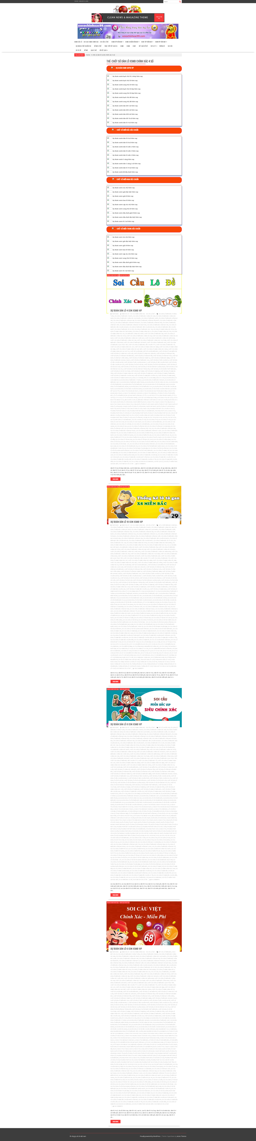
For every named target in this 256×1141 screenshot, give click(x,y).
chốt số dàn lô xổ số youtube (120, 371)
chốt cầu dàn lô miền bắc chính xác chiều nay (129, 338)
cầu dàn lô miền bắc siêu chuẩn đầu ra (141, 327)
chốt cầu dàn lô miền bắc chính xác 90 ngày (160, 549)
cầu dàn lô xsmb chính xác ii (142, 331)
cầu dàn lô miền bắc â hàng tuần (121, 527)
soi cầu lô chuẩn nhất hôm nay (160, 640)
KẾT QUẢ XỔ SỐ (143, 46)
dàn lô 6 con (132, 1018)
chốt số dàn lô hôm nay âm (165, 353)
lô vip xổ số (161, 813)
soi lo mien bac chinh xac (142, 657)
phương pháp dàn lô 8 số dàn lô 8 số (131, 831)
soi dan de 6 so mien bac (146, 461)
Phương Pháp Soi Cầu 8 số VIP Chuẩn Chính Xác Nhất (146, 833)
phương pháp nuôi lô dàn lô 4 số (145, 413)
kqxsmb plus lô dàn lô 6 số (168, 1031)
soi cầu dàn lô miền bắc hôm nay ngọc (123, 430)
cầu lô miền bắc (164, 972)
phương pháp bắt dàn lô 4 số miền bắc (142, 411)
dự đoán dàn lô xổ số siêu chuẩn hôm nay (156, 389)
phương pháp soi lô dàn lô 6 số (152, 1062)
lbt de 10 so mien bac (117, 1033)
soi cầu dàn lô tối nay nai (124, 439)
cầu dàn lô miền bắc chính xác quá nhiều (127, 318)
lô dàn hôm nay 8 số (134, 811)
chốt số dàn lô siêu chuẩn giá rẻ (159, 776)
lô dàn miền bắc (164, 1040)
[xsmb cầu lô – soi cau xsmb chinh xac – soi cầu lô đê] (128, 38)
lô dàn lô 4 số (162, 393)
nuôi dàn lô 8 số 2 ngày (143, 818)
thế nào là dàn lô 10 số (132, 662)
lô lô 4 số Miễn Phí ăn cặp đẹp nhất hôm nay (128, 395)
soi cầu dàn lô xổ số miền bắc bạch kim (160, 860)
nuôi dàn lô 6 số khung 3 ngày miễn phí (123, 1047)
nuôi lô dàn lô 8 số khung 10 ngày (149, 822)
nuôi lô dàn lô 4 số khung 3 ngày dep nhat (142, 406)
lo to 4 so (118, 397)
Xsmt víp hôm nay (146, 42)
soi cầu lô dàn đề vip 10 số (130, 642)
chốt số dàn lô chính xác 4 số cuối (121, 353)
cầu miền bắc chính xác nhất (134, 334)
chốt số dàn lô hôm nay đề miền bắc (122, 356)
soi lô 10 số (144, 653)
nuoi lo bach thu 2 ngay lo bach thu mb (156, 402)
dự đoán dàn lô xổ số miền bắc (153, 595)
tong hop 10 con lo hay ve (161, 666)
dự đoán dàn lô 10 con (152, 591)
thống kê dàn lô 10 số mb (155, 664)
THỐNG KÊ (162, 46)
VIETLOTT (153, 46)
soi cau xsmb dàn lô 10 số (124, 648)
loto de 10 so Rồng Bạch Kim (147, 397)
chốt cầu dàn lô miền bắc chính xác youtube (151, 340)
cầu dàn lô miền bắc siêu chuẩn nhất (141, 540)
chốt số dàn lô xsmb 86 (152, 371)
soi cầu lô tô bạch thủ (168, 642)
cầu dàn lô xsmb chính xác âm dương (160, 543)
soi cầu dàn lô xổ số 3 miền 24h (146, 442)
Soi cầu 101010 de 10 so (155, 417)
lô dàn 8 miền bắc (121, 811)
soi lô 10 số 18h (153, 653)
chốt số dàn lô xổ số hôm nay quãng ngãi (151, 367)
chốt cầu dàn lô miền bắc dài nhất (135, 342)
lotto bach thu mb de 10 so (142, 816)
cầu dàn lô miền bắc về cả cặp (124, 329)
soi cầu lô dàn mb (145, 642)
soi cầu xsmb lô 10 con (141, 648)
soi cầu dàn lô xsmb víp (121, 461)
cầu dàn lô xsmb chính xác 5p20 (163, 329)
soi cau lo (129, 877)
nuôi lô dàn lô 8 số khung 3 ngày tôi (138, 824)
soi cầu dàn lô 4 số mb (124, 424)
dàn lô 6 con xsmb (143, 1018)
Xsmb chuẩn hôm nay (131, 42)
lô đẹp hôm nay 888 (121, 813)
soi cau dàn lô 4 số (164, 419)
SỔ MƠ (86, 50)
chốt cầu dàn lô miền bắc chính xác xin (123, 340)
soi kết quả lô (159, 461)
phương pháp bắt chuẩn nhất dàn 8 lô (129, 827)
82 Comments (141, 464)
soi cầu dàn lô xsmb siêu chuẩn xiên (122, 640)
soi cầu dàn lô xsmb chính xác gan (121, 633)
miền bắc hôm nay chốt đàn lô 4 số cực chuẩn (153, 400)
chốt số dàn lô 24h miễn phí (168, 351)
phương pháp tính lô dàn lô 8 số (129, 835)
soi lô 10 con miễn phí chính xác (130, 653)
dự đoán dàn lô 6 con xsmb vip (126, 948)
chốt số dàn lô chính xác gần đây (145, 353)
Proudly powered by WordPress (150, 1136)
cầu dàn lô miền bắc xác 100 (143, 329)
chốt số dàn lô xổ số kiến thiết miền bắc (163, 369)
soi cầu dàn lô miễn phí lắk (142, 435)
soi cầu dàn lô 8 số (164, 838)
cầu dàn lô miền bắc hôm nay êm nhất (147, 320)
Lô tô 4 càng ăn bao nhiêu (162, 395)
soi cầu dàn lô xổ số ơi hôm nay (158, 448)
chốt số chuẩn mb (136, 351)
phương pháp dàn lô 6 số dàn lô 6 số (152, 1058)
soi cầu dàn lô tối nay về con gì (143, 439)
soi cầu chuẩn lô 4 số (139, 419)
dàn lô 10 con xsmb (128, 591)
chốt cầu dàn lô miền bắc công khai (161, 756)
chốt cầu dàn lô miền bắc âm (153, 334)
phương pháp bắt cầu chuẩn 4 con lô (162, 408)
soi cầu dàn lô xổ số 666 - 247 (119, 444)
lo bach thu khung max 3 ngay (123, 809)
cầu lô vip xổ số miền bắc (167, 747)
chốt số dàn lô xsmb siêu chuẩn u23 (146, 375)
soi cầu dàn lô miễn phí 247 (127, 433)
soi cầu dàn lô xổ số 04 (130, 620)
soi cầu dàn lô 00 (152, 419)
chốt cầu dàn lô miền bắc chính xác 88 (139, 336)
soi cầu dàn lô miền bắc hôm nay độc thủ (137, 428)
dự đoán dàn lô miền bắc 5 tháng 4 (130, 380)
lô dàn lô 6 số (153, 1040)
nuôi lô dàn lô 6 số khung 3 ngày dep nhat (151, 1051)
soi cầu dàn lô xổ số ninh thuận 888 (136, 448)
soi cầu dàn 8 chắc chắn (138, 838)
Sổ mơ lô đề (97, 46)
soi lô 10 (147, 651)
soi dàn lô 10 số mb (138, 651)
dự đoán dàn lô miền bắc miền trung (132, 382)
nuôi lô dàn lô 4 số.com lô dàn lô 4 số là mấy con (133, 408)
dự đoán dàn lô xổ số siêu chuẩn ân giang (128, 389)
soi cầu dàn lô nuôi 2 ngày (153, 437)
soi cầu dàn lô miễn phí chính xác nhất (158, 849)
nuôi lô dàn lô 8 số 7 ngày (128, 822)
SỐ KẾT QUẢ (103, 50)
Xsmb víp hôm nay (116, 42)
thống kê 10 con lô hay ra (148, 662)
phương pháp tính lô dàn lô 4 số (121, 417)
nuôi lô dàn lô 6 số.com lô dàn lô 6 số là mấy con (140, 1053)
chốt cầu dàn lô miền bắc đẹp (156, 342)
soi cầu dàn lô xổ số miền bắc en (127, 446)
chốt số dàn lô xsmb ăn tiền (164, 584)
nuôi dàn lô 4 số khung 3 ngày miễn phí (129, 402)
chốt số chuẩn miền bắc (150, 351)
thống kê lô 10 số (147, 666)
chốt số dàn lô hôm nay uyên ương (162, 771)
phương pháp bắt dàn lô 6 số (151, 1055)
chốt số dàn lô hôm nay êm (143, 356)
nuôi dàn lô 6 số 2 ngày (169, 1044)
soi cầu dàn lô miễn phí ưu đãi (134, 437)
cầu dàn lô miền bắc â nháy (123, 316)
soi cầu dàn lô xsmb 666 (129, 631)
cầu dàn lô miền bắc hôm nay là (146, 534)
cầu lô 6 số (154, 972)
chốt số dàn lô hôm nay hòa (162, 356)
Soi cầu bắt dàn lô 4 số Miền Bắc (120, 419)
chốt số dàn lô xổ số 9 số (128, 367)
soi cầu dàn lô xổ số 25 (128, 442)
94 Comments (118, 1106)
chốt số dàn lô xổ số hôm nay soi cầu (157, 782)
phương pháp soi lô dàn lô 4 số (164, 415)
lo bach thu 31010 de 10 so (133, 1033)
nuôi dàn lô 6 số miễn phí (144, 1047)
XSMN (128, 46)
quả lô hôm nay (137, 417)
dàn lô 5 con (160, 378)
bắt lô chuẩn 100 (164, 727)
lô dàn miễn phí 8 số (158, 811)
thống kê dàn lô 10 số (139, 664)
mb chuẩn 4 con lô (131, 400)
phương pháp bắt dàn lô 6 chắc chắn (129, 1055)
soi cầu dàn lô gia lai (122, 426)
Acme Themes (181, 1136)
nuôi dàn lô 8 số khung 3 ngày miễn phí (163, 818)
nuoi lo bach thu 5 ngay (146, 820)
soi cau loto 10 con (117, 644)
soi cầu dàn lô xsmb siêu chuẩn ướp (140, 637)
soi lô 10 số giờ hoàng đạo (127, 655)
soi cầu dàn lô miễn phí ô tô (132, 615)
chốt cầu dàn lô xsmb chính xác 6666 (146, 347)
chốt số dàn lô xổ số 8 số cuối (157, 780)
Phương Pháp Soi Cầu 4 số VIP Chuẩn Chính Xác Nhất (137, 415)
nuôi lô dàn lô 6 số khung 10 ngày (125, 1051)
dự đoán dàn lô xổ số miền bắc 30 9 (133, 384)
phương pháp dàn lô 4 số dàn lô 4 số (122, 413)
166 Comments (139, 668)
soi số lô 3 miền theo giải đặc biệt (129, 659)
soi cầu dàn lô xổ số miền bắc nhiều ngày (151, 446)
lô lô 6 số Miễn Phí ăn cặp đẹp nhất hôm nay (130, 1042)
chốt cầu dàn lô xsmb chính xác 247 (122, 347)
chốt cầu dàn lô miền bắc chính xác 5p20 (162, 749)
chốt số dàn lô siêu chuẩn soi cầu (161, 778)
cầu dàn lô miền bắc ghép (149, 318)
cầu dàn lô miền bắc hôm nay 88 (123, 320)
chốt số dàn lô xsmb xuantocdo (121, 378)
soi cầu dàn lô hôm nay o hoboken (158, 426)
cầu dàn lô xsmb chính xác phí (161, 331)
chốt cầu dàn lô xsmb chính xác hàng (155, 349)
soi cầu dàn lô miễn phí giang (123, 435)
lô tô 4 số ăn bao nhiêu (130, 397)
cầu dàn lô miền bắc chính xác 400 (144, 316)
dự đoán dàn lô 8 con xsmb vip (126, 724)
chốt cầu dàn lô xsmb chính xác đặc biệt (129, 349)
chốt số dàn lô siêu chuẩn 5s (159, 360)
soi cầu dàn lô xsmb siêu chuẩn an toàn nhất (125, 635)
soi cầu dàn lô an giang (125, 604)
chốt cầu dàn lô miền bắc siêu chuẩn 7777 (142, 345)
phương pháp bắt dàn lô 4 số (119, 411)
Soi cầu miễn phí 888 (125, 646)
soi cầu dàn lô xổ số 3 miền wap (167, 442)
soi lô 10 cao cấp (156, 651)
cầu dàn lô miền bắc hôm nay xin (157, 325)
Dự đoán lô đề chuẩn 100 (83, 46)
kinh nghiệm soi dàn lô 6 (151, 1031)
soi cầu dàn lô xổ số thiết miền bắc (141, 450)
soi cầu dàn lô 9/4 (156, 424)
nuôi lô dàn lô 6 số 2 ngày (153, 1049)
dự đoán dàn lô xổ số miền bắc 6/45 (157, 384)
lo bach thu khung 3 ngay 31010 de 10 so (156, 804)
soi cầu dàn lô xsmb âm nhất (127, 453)
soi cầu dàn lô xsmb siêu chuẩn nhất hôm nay (135, 457)
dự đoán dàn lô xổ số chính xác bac (156, 382)
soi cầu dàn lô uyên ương (162, 439)
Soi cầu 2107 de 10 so (169, 417)
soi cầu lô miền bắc (139, 877)
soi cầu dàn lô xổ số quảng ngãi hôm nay (135, 629)
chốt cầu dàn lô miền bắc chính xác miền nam (160, 338)
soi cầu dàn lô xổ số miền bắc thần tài (130, 626)
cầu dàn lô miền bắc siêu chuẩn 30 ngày (156, 538)
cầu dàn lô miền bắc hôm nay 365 (121, 532)
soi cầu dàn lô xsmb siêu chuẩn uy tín (144, 459)
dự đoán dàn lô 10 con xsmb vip (126, 521)
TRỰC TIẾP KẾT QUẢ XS (110, 46)
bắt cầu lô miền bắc (164, 952)
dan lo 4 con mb (137, 378)
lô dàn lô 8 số (146, 811)
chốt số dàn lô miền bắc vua (140, 360)
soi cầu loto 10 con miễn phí (133, 644)
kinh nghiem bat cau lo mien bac (166, 1029)
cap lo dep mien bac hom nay (167, 525)
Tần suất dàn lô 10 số (148, 659)
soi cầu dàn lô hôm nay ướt (133, 607)
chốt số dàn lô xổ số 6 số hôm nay (155, 364)
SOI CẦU (170, 46)
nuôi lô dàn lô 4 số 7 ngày (163, 404)
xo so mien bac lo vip (125, 879)
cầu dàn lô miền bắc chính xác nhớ (127, 956)
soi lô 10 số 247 (164, 653)
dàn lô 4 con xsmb (150, 378)
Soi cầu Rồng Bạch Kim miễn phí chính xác (145, 646)
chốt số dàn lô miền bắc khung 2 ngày (164, 774)
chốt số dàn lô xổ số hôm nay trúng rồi (137, 369)
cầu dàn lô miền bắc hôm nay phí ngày (127, 322)
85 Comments (155, 879)
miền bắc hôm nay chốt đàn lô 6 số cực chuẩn (146, 1044)
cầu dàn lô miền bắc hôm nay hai (125, 534)
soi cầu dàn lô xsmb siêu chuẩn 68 (146, 455)
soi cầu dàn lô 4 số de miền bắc (152, 422)
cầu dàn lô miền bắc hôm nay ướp (149, 536)
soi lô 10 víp (129, 657)
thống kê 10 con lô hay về (122, 664)
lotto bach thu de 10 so (165, 397)
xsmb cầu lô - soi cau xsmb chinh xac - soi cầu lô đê (138, 314)
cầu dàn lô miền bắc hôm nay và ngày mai (133, 325)
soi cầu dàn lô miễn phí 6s (145, 433)
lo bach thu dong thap (150, 1033)
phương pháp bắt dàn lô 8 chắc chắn (154, 827)
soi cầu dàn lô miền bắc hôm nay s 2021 (149, 430)
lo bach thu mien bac (150, 393)
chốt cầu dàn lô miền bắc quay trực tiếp (163, 758)
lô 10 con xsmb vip (149, 602)
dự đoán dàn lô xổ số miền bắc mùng (155, 598)
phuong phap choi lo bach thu (165, 411)
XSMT (134, 46)
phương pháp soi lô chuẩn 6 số (131, 1062)
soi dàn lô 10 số (126, 651)
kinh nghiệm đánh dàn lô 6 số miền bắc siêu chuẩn (126, 1031)
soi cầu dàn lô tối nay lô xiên (124, 618)
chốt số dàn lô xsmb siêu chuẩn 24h (122, 375)
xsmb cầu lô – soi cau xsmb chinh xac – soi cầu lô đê (91, 42)
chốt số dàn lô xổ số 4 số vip (134, 364)
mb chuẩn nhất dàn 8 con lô (161, 816)
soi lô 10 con (167, 651)
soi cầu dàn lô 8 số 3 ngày (133, 840)
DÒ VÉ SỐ (78, 50)
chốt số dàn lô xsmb (137, 371)
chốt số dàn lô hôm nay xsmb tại (139, 358)
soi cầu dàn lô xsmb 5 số (161, 450)
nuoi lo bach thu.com (129, 404)
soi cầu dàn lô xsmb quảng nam (124, 455)
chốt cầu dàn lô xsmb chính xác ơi (163, 765)
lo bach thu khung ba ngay (129, 391)
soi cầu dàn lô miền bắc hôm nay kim (164, 428)
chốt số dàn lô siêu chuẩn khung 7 (135, 362)
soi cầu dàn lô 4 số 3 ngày (133, 422)
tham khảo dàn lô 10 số (163, 659)
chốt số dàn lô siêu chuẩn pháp (157, 362)
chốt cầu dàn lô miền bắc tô (165, 345)
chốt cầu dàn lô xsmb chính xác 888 (164, 560)
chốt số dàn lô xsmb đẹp (145, 373)
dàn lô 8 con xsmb (134, 793)
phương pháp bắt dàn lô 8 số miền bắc (133, 829)
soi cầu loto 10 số (149, 644)
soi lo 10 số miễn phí (157, 655)
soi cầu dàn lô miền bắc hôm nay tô (125, 611)
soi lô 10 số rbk (169, 655)
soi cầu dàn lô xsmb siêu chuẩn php (161, 457)
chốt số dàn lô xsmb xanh (166, 375)
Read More (115, 479)
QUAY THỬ (94, 50)
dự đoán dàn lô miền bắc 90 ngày (153, 380)
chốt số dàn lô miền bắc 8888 (160, 358)
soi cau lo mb (133, 461)
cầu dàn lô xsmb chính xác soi (156, 545)
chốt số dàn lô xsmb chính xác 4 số (125, 373)
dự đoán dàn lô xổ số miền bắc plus (140, 386)
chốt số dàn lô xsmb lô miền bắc (164, 373)
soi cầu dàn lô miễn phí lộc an (161, 435)
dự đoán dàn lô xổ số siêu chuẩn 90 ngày (138, 600)
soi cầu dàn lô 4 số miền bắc (141, 424)
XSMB (122, 46)
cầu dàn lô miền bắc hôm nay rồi (151, 322)
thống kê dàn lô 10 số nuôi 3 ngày (129, 666)
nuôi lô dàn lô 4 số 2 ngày (145, 404)
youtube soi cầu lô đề (126, 464)
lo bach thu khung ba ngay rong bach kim (153, 391)
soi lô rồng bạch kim (157, 657)
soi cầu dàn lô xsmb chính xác (147, 453)
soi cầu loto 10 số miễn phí (164, 644)
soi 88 (145, 417)
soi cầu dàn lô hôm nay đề (138, 426)
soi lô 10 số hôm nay (143, 655)
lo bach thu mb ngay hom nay (132, 393)
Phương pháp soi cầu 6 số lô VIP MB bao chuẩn (135, 1060)
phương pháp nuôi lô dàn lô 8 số (154, 831)
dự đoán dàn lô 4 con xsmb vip (126, 310)
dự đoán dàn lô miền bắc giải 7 (149, 593)
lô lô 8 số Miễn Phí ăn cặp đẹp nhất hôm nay (142, 813)
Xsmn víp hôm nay (160, 42)
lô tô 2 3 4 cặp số (148, 395)
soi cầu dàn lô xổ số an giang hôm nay (142, 444)
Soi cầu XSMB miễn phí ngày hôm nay (160, 648)
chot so (127, 351)
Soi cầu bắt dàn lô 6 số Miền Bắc (162, 1064)
